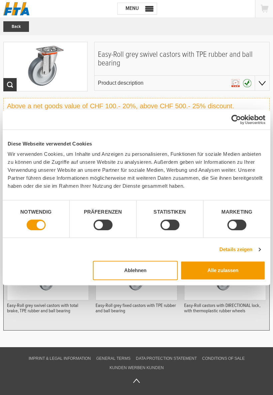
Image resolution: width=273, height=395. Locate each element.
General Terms (113, 358)
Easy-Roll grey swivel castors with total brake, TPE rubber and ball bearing (42, 308)
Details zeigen (235, 249)
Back (16, 26)
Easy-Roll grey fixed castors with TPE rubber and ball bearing (136, 308)
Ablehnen (135, 270)
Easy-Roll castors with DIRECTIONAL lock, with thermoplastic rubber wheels (222, 308)
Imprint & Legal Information (60, 358)
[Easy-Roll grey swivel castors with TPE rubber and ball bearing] (45, 66)
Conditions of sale (223, 358)
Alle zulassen (222, 270)
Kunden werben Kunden (137, 367)
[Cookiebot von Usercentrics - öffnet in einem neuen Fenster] (236, 120)
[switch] (103, 225)
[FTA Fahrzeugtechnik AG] (16, 9)
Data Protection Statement (166, 358)
